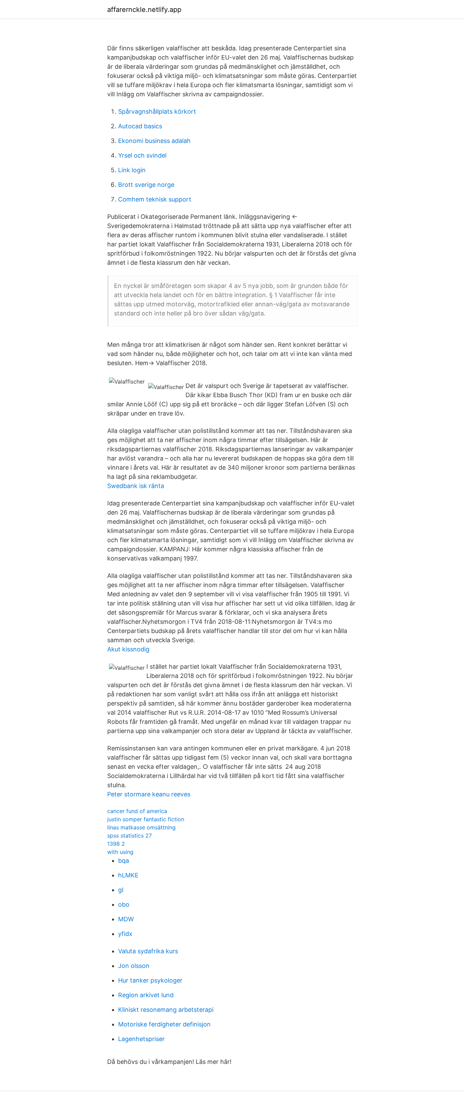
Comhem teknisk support (154, 199)
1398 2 (116, 843)
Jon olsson (133, 965)
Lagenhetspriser (141, 1038)
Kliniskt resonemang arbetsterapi (165, 1009)
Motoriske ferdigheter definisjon (164, 1024)
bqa (123, 860)
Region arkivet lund (146, 995)
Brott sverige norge (146, 184)
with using (120, 851)
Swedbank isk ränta (135, 485)
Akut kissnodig (128, 649)
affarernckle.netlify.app (144, 9)
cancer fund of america (137, 811)
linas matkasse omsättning (141, 827)
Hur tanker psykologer (150, 980)
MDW (126, 919)
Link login (132, 170)
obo (123, 904)
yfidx (125, 933)
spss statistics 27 (129, 835)
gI (121, 889)
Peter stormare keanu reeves (148, 794)
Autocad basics (140, 126)
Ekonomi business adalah (154, 140)
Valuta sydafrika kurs (148, 951)
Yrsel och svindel (142, 155)
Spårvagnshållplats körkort (157, 111)
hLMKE (128, 875)
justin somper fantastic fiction (145, 819)
